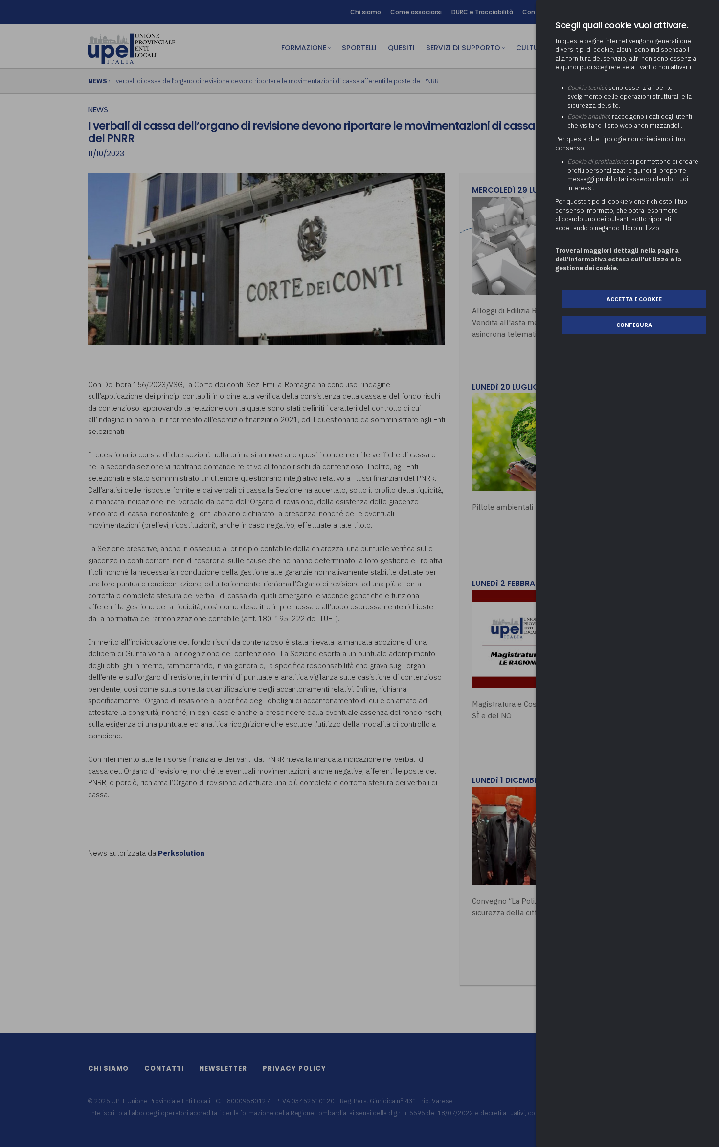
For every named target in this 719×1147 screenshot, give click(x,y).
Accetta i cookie (634, 299)
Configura (634, 324)
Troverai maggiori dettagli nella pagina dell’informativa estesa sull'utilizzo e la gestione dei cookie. (618, 259)
